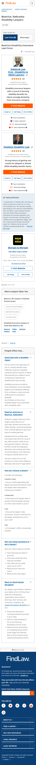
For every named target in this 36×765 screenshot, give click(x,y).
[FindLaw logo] (11, 3)
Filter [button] (6, 25)
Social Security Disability (14, 307)
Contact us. (24, 675)
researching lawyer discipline (16, 605)
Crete (14, 331)
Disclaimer (21, 757)
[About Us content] (32, 720)
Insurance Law (11, 317)
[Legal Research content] (32, 739)
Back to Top (19, 650)
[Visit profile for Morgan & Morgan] (18, 240)
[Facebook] (4, 706)
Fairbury (7, 331)
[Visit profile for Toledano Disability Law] (18, 139)
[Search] (32, 3)
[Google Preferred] (4, 713)
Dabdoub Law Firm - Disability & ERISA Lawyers (18, 72)
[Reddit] (31, 706)
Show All (4, 343)
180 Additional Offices (18, 263)
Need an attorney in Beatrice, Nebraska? (14, 413)
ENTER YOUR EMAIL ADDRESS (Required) (16, 689)
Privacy (11, 757)
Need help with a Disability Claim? (17, 358)
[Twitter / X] (17, 706)
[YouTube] (10, 706)
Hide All (12, 343)
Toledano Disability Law (16, 146)
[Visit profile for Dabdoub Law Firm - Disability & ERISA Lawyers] (18, 62)
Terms (4, 757)
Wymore (7, 329)
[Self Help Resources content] (32, 733)
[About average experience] (26, 127)
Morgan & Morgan (18, 247)
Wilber (14, 329)
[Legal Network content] (32, 746)
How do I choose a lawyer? (16, 470)
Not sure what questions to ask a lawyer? (17, 543)
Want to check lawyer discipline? (14, 583)
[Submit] (32, 693)
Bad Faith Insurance (12, 312)
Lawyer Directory (7, 9)
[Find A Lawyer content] (32, 726)
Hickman (22, 329)
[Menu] (3, 3)
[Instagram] (24, 706)
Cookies (6, 759)
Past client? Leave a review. (18, 251)
